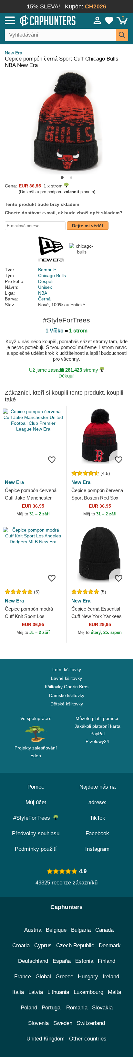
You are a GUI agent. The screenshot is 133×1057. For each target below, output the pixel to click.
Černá (44, 298)
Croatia (21, 945)
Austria (32, 930)
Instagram (97, 849)
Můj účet (36, 802)
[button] (62, 177)
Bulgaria (81, 930)
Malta (114, 992)
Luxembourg (88, 992)
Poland (29, 1008)
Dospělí (46, 281)
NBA (42, 293)
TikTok (97, 818)
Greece (64, 976)
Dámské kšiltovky (66, 695)
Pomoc (35, 787)
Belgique (56, 930)
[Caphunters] (39, 20)
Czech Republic (75, 945)
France (22, 976)
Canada (104, 930)
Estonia (84, 961)
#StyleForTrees (33, 818)
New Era (13, 52)
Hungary (88, 976)
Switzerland (91, 1023)
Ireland (111, 976)
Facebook (97, 833)
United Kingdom (45, 1039)
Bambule (47, 269)
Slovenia (38, 1023)
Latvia (35, 992)
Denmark (110, 945)
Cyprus (43, 945)
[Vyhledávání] (122, 35)
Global (43, 976)
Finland (106, 961)
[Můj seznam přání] (109, 20)
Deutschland (33, 961)
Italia (18, 992)
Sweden (62, 1023)
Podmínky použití (36, 849)
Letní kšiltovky (66, 669)
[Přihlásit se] (97, 20)
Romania (76, 1008)
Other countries (88, 1039)
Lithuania (58, 992)
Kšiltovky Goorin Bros (66, 686)
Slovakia (102, 1008)
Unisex (45, 287)
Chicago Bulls (52, 275)
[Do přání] (51, 459)
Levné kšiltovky (66, 678)
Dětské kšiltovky (66, 703)
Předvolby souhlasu (35, 833)
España (62, 961)
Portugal (52, 1008)
